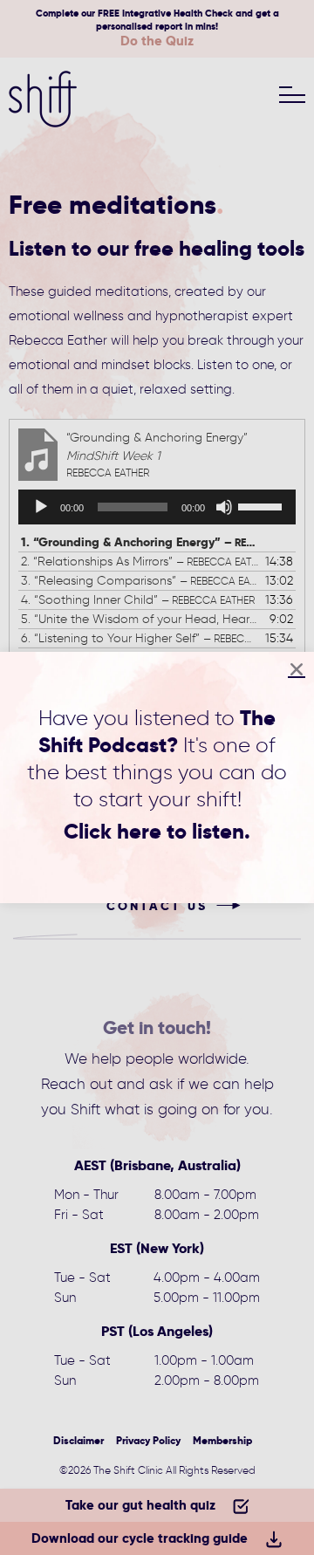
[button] (296, 669)
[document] (157, 777)
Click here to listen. (157, 831)
